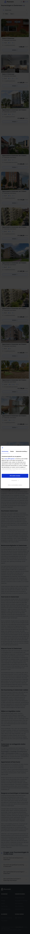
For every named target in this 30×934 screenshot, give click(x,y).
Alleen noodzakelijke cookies (15, 485)
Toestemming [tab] (5, 451)
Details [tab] (12, 451)
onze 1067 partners (10, 458)
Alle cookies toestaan (15, 475)
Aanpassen (14, 480)
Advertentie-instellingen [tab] (22, 451)
